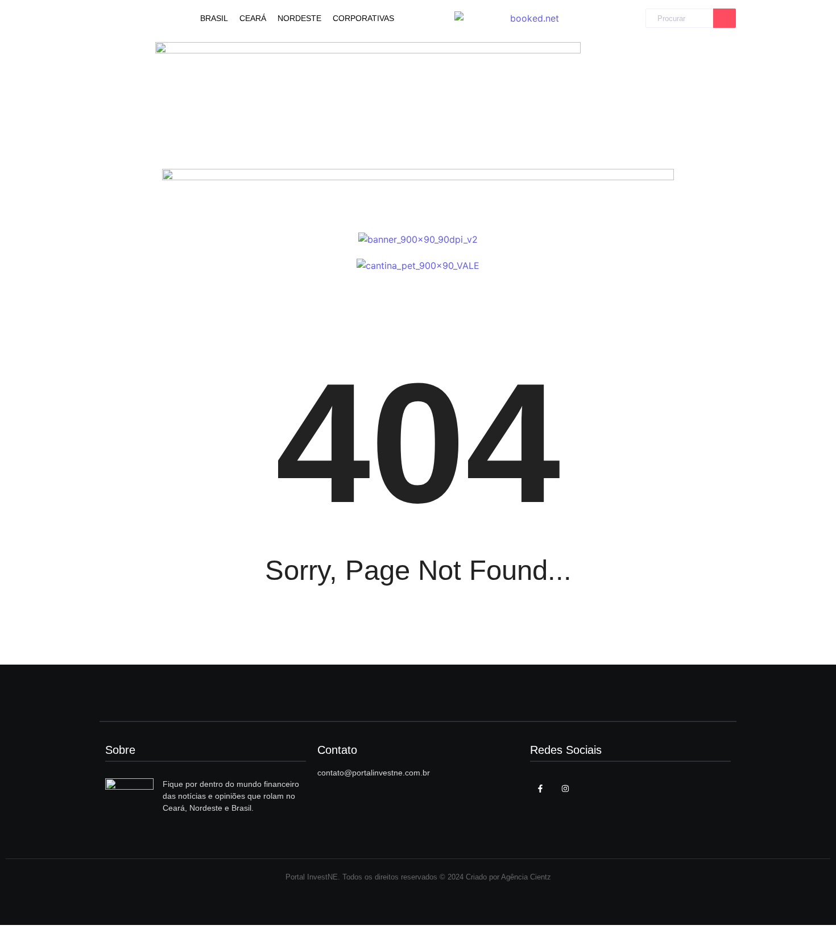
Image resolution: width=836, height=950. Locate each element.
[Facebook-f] (540, 788)
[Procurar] (724, 18)
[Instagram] (565, 788)
